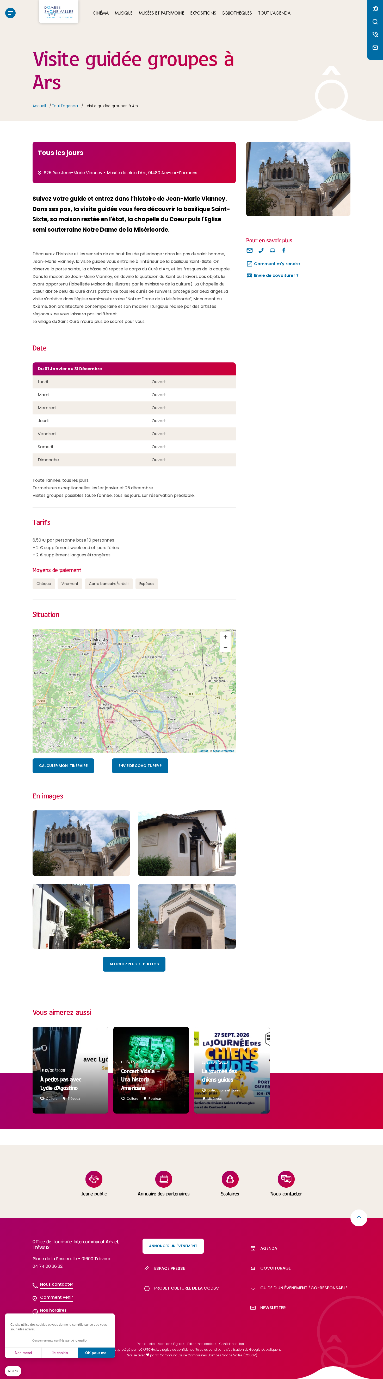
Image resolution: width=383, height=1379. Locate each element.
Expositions (203, 13)
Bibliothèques (237, 13)
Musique (124, 13)
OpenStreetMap (223, 751)
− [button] (225, 647)
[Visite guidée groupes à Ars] (298, 179)
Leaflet (203, 751)
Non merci (23, 1353)
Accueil (39, 105)
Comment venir (56, 1297)
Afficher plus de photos (134, 964)
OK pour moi (96, 1353)
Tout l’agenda (274, 13)
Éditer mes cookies (201, 1344)
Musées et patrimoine (161, 13)
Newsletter (273, 1308)
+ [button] (225, 636)
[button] (13, 1371)
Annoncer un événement (173, 1245)
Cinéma (101, 13)
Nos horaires (53, 1310)
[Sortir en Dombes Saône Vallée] (58, 11)
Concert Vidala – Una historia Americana (140, 1079)
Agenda (268, 1248)
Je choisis (60, 1353)
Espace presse (169, 1268)
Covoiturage (275, 1268)
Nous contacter (56, 1284)
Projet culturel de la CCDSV (186, 1288)
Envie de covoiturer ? (140, 765)
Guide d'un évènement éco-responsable (304, 1288)
